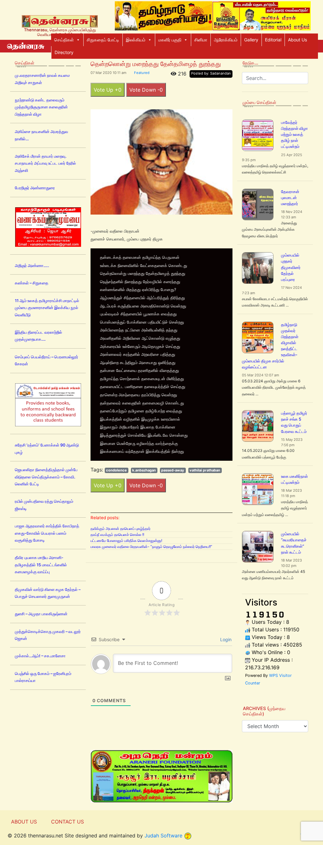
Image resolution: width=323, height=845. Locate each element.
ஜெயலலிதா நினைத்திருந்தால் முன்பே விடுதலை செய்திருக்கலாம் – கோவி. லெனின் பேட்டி (46, 476)
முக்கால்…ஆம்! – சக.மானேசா (40, 656)
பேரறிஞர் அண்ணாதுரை (35, 187)
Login (225, 639)
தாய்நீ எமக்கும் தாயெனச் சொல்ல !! (117, 534)
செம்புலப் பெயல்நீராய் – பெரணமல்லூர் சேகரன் (46, 360)
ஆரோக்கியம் (226, 39)
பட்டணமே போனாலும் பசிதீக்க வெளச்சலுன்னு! (126, 540)
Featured (142, 72)
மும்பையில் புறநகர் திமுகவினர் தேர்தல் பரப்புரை (291, 267)
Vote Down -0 (146, 90)
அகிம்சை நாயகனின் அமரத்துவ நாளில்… (41, 135)
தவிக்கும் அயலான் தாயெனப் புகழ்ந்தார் (120, 528)
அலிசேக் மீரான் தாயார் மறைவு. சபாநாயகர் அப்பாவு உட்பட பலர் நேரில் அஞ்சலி (45, 163)
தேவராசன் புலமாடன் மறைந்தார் (290, 197)
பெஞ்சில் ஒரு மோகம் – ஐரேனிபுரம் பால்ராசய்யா (43, 677)
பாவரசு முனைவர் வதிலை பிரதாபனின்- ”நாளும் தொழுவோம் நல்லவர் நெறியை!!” (151, 546)
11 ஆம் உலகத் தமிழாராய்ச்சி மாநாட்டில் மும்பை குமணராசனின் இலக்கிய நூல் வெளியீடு (47, 307)
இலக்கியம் (135, 39)
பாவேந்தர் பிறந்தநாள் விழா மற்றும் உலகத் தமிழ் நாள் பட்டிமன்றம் (294, 134)
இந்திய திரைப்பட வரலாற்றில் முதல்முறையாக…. (38, 336)
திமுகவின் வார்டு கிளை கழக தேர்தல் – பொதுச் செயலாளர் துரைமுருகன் (47, 593)
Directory (64, 52)
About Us (297, 39)
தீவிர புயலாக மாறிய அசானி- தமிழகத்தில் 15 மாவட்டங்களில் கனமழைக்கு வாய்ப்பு (41, 564)
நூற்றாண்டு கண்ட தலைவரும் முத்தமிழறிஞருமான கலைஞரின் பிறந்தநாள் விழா (41, 107)
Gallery (251, 39)
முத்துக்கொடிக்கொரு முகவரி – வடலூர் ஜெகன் (48, 635)
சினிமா (200, 39)
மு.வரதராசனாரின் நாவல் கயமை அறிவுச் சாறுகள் (42, 79)
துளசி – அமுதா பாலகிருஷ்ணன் (41, 613)
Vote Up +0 (107, 90)
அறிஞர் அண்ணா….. (32, 265)
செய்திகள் (64, 39)
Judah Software (163, 835)
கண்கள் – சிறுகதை (31, 283)
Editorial (273, 39)
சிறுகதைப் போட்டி (103, 39)
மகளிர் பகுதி (169, 39)
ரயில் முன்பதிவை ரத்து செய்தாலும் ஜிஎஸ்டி (44, 505)
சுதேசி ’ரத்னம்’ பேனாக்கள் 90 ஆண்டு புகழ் (47, 448)
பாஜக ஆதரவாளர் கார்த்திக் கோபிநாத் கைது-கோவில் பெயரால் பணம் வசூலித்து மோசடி (47, 533)
